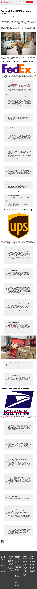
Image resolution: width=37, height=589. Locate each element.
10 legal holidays (17, 529)
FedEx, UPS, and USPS (25, 27)
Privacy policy (3, 573)
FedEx (2, 75)
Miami (9, 306)
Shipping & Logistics (5, 8)
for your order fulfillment (14, 29)
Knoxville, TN (17, 559)
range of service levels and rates (12, 23)
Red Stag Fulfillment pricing (24, 571)
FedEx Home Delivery (24, 85)
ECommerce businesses (16, 326)
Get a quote (29, 1)
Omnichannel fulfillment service (10, 564)
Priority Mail (20, 477)
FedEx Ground (14, 84)
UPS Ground (10, 250)
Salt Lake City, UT (18, 567)
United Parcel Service (6, 241)
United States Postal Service (7, 416)
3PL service (10, 558)
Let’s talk (22, 1)
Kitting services (11, 570)
